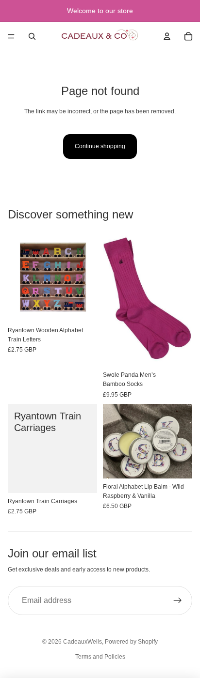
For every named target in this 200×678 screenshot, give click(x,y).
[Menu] (11, 36)
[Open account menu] (167, 36)
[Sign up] (177, 600)
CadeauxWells (82, 641)
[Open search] (32, 36)
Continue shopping (100, 146)
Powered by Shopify (131, 641)
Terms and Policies (100, 656)
